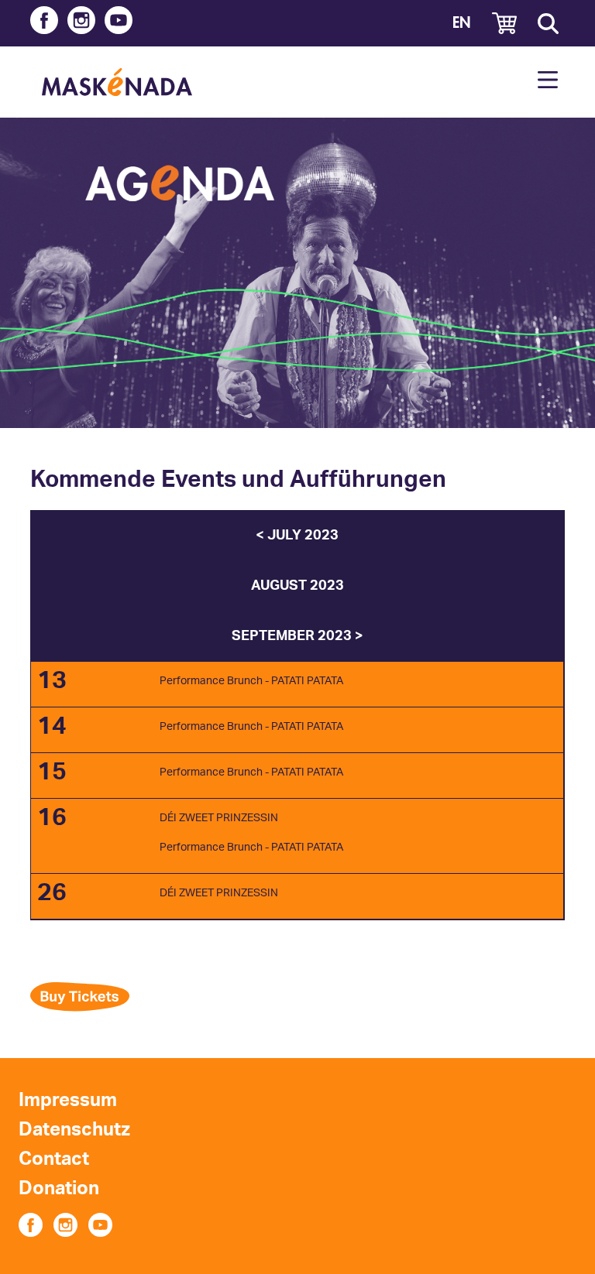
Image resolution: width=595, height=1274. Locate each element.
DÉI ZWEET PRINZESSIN (219, 818)
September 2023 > (297, 636)
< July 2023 (297, 536)
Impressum (68, 1100)
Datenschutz (74, 1130)
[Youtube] (118, 23)
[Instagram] (81, 23)
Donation (59, 1189)
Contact (54, 1159)
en (461, 22)
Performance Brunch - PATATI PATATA (251, 681)
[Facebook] (44, 23)
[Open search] (548, 23)
